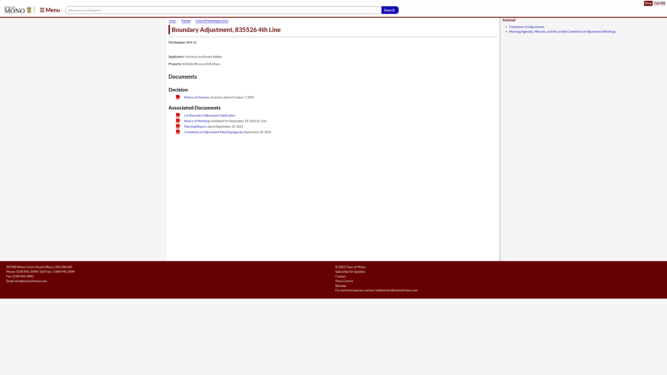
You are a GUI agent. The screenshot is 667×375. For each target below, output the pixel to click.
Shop (648, 3)
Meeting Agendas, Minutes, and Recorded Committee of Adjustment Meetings (562, 31)
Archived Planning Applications (212, 20)
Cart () (659, 3)
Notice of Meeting (196, 121)
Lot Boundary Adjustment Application (209, 115)
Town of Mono (356, 267)
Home (172, 20)
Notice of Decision (196, 97)
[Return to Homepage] (17, 9)
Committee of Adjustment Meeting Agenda (213, 132)
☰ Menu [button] (50, 9)
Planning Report (195, 126)
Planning (185, 20)
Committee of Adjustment (526, 27)
